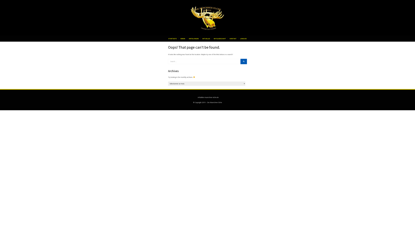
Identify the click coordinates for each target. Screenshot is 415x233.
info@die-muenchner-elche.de (208, 97)
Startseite (172, 39)
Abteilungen (194, 39)
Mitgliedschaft (220, 39)
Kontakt (233, 39)
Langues (243, 39)
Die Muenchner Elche (214, 102)
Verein (182, 39)
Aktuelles (206, 39)
